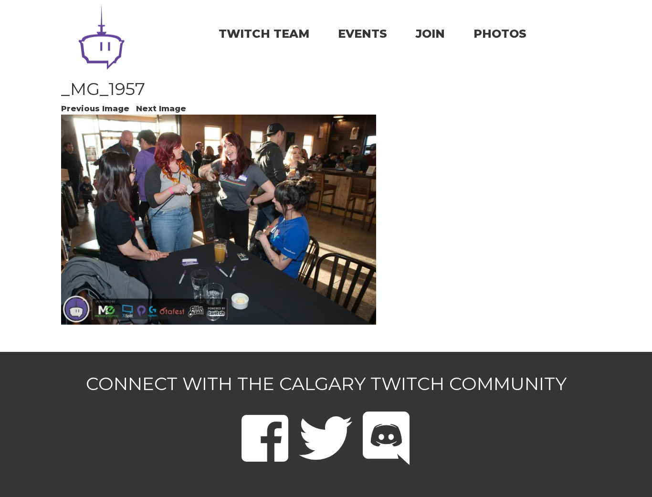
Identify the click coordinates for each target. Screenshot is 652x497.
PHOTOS (499, 34)
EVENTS (362, 34)
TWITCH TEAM (264, 34)
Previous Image (95, 108)
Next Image (161, 108)
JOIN (430, 34)
